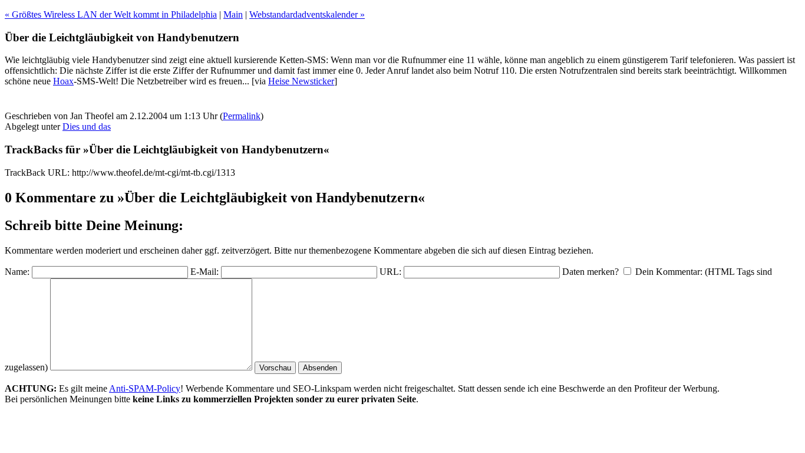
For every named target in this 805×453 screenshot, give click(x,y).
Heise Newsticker (301, 81)
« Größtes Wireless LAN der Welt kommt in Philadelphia (111, 14)
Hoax (63, 81)
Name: (17, 272)
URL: (390, 272)
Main (233, 14)
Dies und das (86, 127)
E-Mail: (204, 272)
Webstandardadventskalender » (307, 14)
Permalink (241, 116)
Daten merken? (590, 272)
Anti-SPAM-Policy (144, 388)
